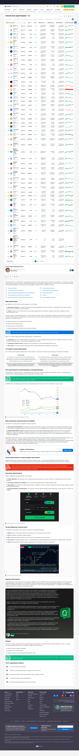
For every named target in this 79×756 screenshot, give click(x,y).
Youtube (48, 6)
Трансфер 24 (30, 708)
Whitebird (30, 706)
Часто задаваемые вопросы (49, 297)
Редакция (23, 721)
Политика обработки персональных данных (54, 721)
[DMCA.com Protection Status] (39, 746)
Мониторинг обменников (33, 693)
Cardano (15, 54)
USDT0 (14, 198)
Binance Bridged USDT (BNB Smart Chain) (15, 150)
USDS (14, 133)
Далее (43, 261)
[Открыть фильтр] (73, 19)
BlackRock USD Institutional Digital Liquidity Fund (16, 238)
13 (17, 48)
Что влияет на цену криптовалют (15, 290)
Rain (14, 125)
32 (17, 26)
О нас (12, 721)
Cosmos (15, 92)
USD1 (14, 195)
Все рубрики (57, 9)
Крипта (29, 701)
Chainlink (15, 157)
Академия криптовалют (44, 712)
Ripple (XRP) (7, 699)
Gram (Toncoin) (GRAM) (9, 703)
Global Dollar (16, 220)
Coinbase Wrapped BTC (15, 172)
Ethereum (15, 29)
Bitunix (17, 699)
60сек (29, 699)
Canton (15, 191)
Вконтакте (73, 16)
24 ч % (35, 22)
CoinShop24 (30, 705)
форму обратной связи (68, 701)
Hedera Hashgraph (15, 215)
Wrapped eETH (15, 186)
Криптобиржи (19, 692)
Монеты (6, 692)
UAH (76, 28)
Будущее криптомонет (48, 292)
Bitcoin (14, 25)
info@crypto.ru (72, 702)
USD (76, 22)
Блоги (41, 703)
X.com (69, 16)
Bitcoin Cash (16, 177)
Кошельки (29, 9)
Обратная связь (17, 721)
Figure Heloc (16, 108)
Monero (15, 167)
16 (17, 52)
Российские (35, 19)
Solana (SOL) (7, 705)
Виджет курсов (43, 716)
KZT (76, 30)
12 (17, 65)
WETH (14, 182)
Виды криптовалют (12, 288)
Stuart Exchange (31, 697)
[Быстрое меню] (62, 6)
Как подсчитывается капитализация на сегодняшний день (21, 292)
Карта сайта (42, 710)
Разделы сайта (43, 692)
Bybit (17, 695)
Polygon (15, 68)
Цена (29, 22)
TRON (14, 85)
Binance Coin (15, 41)
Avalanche (15, 63)
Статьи (41, 9)
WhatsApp (64, 16)
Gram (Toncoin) (15, 209)
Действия (23, 26)
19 (17, 31)
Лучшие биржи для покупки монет (50, 290)
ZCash (14, 122)
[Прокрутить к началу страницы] (76, 748)
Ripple (14, 37)
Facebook (71, 16)
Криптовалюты (8, 9)
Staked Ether (16, 104)
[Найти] (13, 6)
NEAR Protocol (15, 255)
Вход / (66, 6)
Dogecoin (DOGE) (8, 706)
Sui (14, 224)
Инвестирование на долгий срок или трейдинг (19, 295)
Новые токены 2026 (58, 19)
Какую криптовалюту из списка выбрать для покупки (20, 297)
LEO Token (15, 80)
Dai (14, 88)
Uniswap (15, 72)
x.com (54, 6)
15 (17, 90)
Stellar (14, 100)
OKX (17, 697)
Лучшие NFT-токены (49, 19)
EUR (76, 24)
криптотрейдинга (58, 431)
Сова (29, 703)
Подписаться (65, 729)
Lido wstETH (16, 129)
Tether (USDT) (7, 697)
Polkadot (15, 76)
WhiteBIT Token (15, 163)
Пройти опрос (67, 450)
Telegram (51, 6)
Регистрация (70, 6)
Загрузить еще (10, 261)
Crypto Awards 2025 (69, 9)
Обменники (21, 9)
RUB (76, 26)
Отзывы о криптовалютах (45, 706)
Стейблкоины (41, 19)
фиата (36, 339)
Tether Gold (15, 245)
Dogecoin (15, 117)
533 (41, 261)
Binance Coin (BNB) (8, 701)
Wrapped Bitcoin (15, 138)
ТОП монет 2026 (17, 19)
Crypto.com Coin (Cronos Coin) (16, 230)
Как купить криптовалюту (48, 288)
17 (17, 86)
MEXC (17, 693)
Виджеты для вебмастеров (31, 721)
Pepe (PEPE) (7, 708)
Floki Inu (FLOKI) (8, 710)
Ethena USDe (14, 204)
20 (17, 34)
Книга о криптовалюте (44, 714)
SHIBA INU (15, 58)
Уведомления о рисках (41, 721)
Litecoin (15, 96)
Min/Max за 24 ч (51, 22)
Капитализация (59, 22)
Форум (41, 708)
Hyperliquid (15, 113)
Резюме (44, 295)
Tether (14, 33)
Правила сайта (65, 721)
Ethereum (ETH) (8, 695)
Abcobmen (30, 695)
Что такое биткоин (8, 693)
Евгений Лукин (14, 270)
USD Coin (15, 46)
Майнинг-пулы (49, 9)
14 (17, 78)
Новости (35, 9)
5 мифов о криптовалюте (27, 449)
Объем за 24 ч (41, 22)
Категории (10, 19)
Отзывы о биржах (43, 705)
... (63, 19)
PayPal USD (15, 250)
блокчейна (48, 359)
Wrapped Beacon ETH (16, 144)
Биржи (15, 9)
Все (6, 19)
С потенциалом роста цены (26, 19)
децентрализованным (18, 357)
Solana (14, 50)
